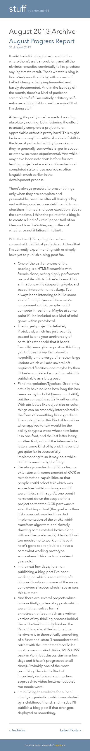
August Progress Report (41, 41)
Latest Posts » (70, 730)
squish (58, 745)
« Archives (17, 730)
